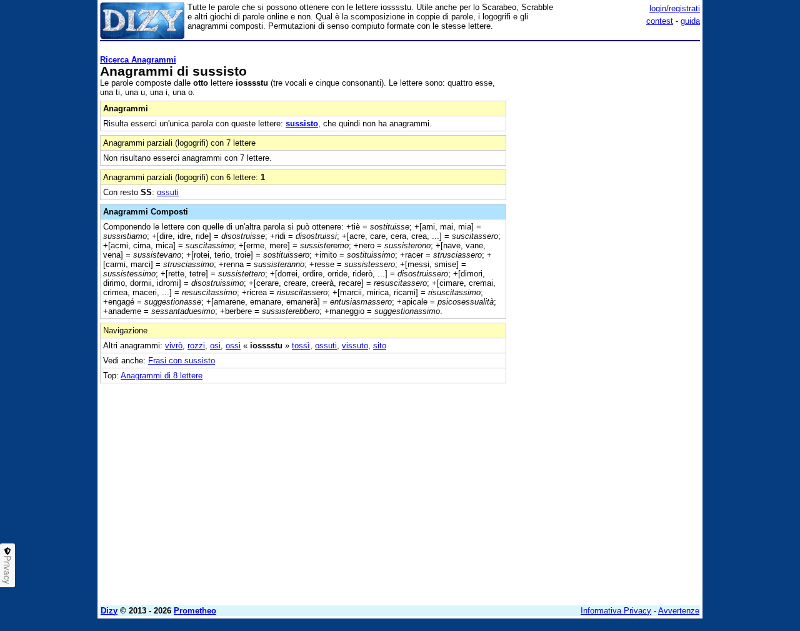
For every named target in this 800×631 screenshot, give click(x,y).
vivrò (173, 345)
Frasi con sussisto (181, 360)
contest (659, 21)
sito (379, 345)
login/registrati (674, 8)
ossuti (168, 192)
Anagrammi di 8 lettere (161, 375)
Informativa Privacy (616, 610)
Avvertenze (678, 610)
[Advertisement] (606, 233)
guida (690, 21)
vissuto (355, 345)
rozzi (196, 345)
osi (215, 345)
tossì (301, 345)
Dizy (109, 610)
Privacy (7, 569)
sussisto (302, 123)
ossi (233, 345)
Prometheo (195, 610)
